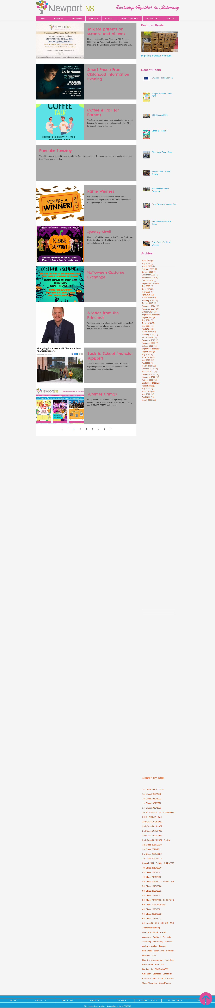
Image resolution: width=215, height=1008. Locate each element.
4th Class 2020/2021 (151, 872)
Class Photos (165, 983)
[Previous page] (67, 429)
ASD (172, 923)
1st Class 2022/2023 (151, 808)
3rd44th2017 (148, 863)
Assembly (146, 941)
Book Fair (169, 960)
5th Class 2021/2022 (151, 895)
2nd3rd (167, 840)
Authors (145, 946)
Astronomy (158, 941)
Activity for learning (151, 927)
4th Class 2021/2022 (151, 877)
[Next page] (104, 429)
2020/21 (152, 817)
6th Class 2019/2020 (156, 904)
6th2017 (164, 923)
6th (143, 904)
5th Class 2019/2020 (151, 886)
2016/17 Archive (149, 812)
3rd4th (159, 863)
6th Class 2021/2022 (151, 914)
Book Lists (159, 964)
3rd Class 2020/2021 (152, 849)
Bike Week (147, 950)
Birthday (146, 955)
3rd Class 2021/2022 (152, 854)
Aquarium (146, 937)
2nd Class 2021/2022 (152, 831)
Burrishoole (147, 969)
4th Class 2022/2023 (151, 881)
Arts (169, 937)
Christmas (169, 978)
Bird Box (170, 950)
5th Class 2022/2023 (151, 900)
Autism (154, 946)
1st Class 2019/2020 (151, 794)
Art (164, 937)
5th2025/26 (168, 900)
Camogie (157, 974)
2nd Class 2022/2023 (152, 835)
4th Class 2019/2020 (151, 868)
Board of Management (152, 960)
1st (143, 789)
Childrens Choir (149, 978)
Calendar (146, 974)
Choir (160, 978)
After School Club (150, 932)
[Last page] (110, 429)
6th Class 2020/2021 (151, 909)
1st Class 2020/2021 (151, 798)
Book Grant (147, 964)
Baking (162, 946)
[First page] (61, 429)
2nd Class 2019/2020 (152, 822)
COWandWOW (161, 969)
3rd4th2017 (169, 863)
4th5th (166, 881)
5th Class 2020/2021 (151, 891)
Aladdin (163, 932)
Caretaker (167, 974)
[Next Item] (173, 42)
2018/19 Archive (166, 812)
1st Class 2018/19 (155, 789)
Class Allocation (149, 983)
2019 (144, 817)
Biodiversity (159, 950)
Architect (157, 937)
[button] (152, 18)
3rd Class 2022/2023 (152, 858)
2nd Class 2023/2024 (152, 840)
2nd (160, 817)
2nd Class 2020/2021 (152, 826)
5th (172, 881)
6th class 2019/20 (150, 923)
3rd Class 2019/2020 (152, 845)
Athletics (168, 941)
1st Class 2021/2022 (151, 803)
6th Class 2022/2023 (151, 918)
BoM (154, 955)
